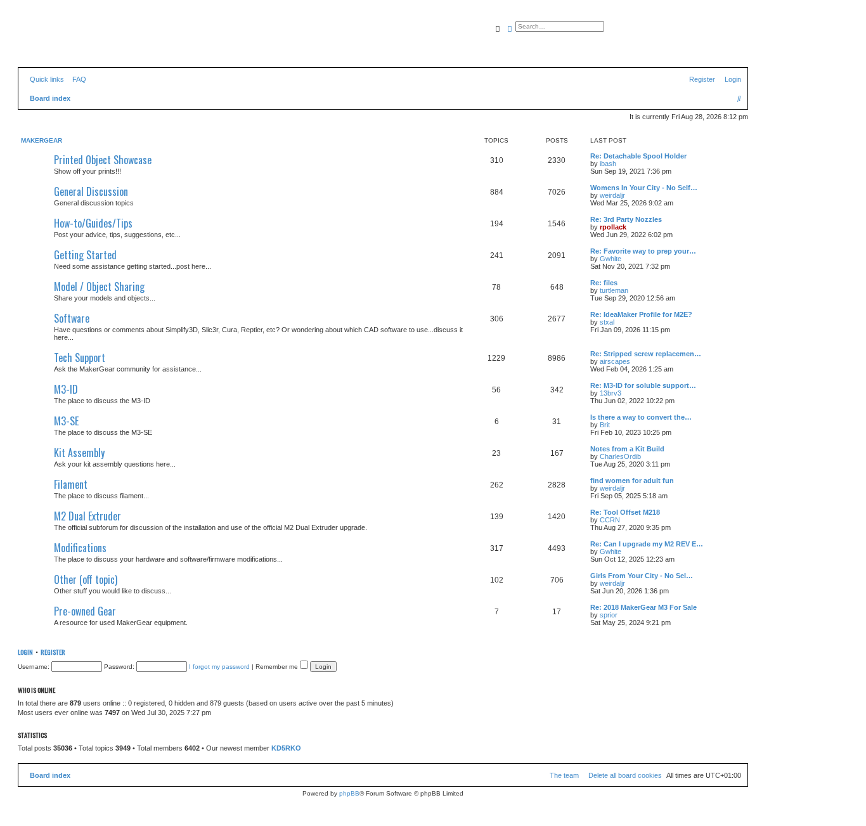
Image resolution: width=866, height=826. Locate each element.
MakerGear (41, 140)
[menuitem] (76, 79)
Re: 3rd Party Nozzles (626, 219)
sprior (608, 615)
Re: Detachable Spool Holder (638, 156)
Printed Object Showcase (103, 159)
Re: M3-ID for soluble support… (643, 385)
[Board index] (75, 41)
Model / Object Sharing (99, 286)
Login (25, 652)
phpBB (349, 793)
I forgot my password (219, 666)
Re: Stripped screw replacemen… (645, 354)
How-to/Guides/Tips (93, 223)
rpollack (613, 227)
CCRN (610, 520)
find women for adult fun (632, 480)
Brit (605, 425)
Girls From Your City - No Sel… (641, 575)
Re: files (603, 283)
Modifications (80, 547)
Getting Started (85, 254)
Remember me (277, 666)
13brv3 (610, 393)
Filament (70, 484)
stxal (607, 322)
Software (71, 318)
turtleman (614, 290)
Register (53, 652)
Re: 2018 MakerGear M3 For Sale (643, 607)
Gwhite (610, 258)
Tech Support (79, 357)
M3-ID (66, 389)
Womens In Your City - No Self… (643, 187)
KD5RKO (286, 748)
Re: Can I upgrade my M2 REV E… (646, 544)
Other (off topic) (85, 579)
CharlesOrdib (620, 456)
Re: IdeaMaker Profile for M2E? (641, 314)
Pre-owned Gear (85, 611)
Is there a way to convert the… (641, 417)
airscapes (615, 361)
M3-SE (66, 421)
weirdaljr (612, 195)
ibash (608, 163)
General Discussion (91, 191)
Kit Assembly (79, 452)
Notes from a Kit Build (627, 449)
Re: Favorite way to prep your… (643, 251)
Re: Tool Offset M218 (625, 512)
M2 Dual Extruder (87, 516)
